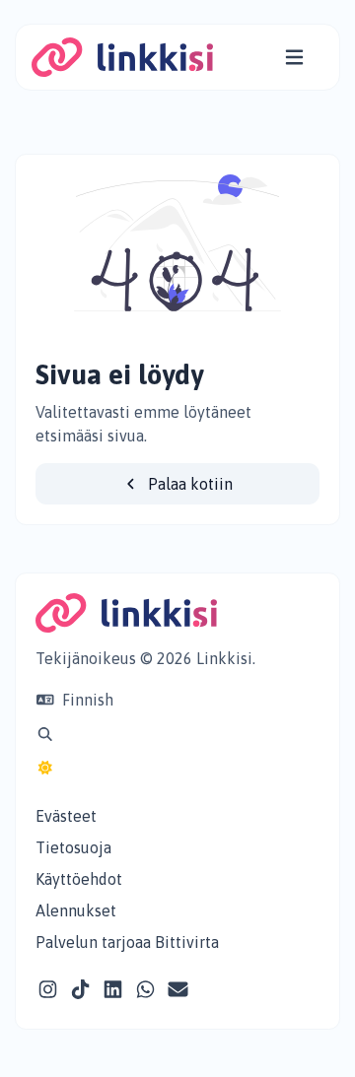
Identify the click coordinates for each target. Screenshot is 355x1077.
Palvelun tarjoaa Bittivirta (127, 942)
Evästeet (66, 816)
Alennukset (76, 910)
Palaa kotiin (188, 484)
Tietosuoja (73, 847)
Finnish (85, 699)
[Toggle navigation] (294, 57)
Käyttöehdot (79, 879)
